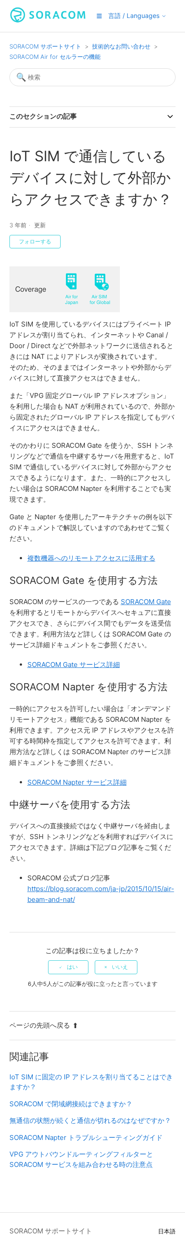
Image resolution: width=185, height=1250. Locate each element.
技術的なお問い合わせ (121, 46)
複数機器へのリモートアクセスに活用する (91, 558)
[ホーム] (48, 20)
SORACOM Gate (146, 601)
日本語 (167, 1231)
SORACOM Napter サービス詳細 (77, 782)
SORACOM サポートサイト (45, 46)
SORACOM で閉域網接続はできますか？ (70, 1104)
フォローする (35, 242)
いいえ (120, 967)
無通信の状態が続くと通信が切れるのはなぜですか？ (90, 1120)
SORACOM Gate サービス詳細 (73, 664)
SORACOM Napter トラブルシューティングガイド (86, 1137)
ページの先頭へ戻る (39, 1025)
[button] (99, 16)
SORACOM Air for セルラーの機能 (55, 56)
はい (72, 967)
